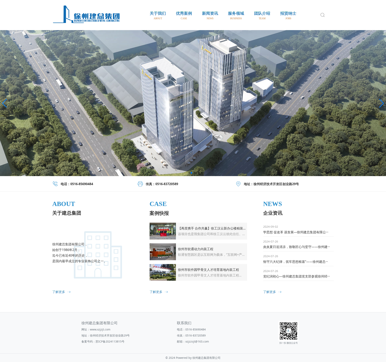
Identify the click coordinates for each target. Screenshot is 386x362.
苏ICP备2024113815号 (109, 341)
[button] (4, 103)
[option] (193, 103)
